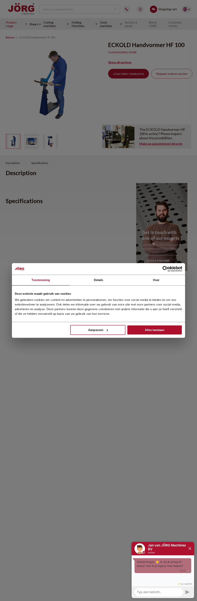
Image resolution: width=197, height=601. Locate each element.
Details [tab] (98, 280)
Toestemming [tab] (41, 280)
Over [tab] (156, 280)
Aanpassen (95, 330)
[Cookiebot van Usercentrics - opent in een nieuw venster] (165, 269)
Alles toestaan (154, 330)
